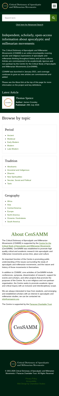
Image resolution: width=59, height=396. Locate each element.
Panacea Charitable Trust (41, 304)
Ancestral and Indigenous (18, 170)
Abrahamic (12, 166)
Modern (10, 145)
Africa (9, 201)
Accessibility (31, 381)
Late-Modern (13, 149)
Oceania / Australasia (16, 218)
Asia (9, 205)
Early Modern (13, 142)
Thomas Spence (24, 98)
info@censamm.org (10, 299)
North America (13, 215)
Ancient (10, 135)
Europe (10, 211)
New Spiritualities (14, 177)
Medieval (11, 139)
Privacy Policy (31, 379)
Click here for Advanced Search (29, 25)
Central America (14, 208)
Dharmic (11, 173)
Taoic (9, 183)
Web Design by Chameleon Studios (31, 384)
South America (13, 221)
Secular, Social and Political (19, 180)
